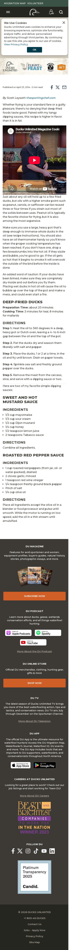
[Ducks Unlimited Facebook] (13, 851)
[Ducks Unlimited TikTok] (36, 851)
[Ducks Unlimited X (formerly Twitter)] (20, 851)
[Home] (35, 12)
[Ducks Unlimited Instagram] (28, 851)
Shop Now (34, 683)
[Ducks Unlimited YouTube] (44, 851)
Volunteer (35, 3)
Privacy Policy (34, 936)
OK (34, 49)
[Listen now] (18, 632)
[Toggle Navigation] (8, 12)
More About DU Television (34, 721)
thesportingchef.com (41, 98)
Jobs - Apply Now (34, 930)
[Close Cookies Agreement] (64, 22)
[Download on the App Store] (21, 765)
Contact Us (35, 924)
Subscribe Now (34, 596)
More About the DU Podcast (34, 651)
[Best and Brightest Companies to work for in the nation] (34, 817)
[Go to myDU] (51, 12)
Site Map (34, 942)
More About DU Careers (34, 795)
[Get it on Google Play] (44, 765)
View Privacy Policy (16, 44)
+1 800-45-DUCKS (34, 918)
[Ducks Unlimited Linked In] (52, 851)
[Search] (61, 12)
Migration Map (15, 3)
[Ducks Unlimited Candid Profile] (34, 876)
